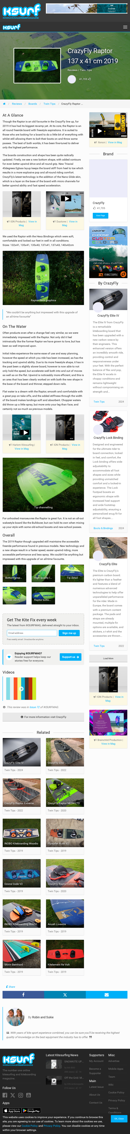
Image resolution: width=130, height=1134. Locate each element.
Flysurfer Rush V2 (58, 843)
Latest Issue (96, 1086)
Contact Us (95, 1102)
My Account (96, 1061)
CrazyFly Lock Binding (108, 437)
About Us (94, 1094)
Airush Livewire (57, 924)
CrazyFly (98, 203)
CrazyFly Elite (56, 762)
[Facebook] (5, 1096)
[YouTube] (28, 1096)
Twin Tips (99, 401)
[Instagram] (21, 1096)
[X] (13, 1096)
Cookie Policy (116, 1092)
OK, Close (119, 1118)
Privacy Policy (116, 1100)
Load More (108, 658)
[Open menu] (125, 27)
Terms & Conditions (114, 1110)
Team (111, 1076)
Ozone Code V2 (13, 884)
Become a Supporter (95, 1071)
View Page (100, 215)
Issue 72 (34, 707)
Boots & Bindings (103, 528)
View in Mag (28, 223)
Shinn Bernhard (13, 964)
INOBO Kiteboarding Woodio (21, 843)
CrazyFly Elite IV (14, 762)
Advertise (113, 1061)
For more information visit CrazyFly (45, 717)
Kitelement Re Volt (59, 964)
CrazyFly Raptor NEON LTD (64, 803)
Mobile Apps (115, 1068)
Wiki (110, 1084)
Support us (68, 657)
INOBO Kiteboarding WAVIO (20, 924)
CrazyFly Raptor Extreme (19, 803)
